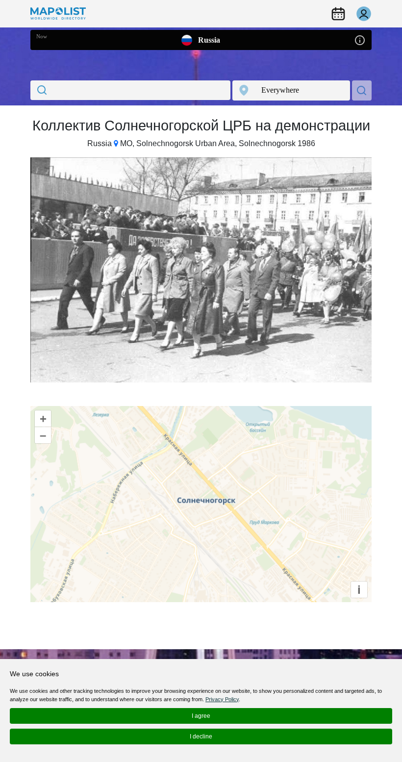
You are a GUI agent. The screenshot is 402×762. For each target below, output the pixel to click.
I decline (201, 736)
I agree (201, 715)
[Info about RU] (360, 39)
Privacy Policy (222, 699)
